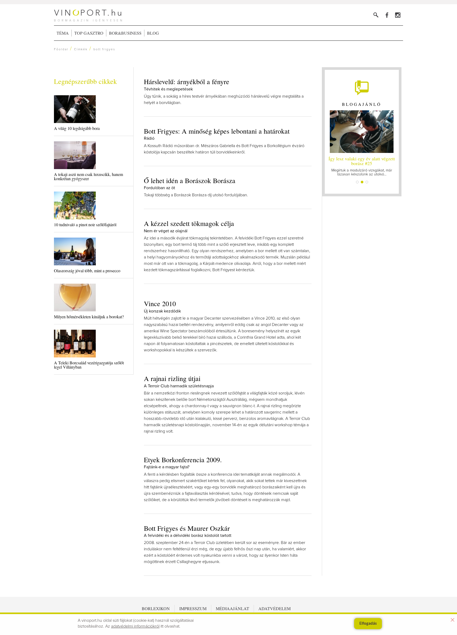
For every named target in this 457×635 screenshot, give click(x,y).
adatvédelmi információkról (135, 626)
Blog (153, 33)
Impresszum (193, 608)
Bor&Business (125, 33)
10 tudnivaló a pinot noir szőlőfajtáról (85, 224)
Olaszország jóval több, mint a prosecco (87, 270)
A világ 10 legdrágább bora (77, 128)
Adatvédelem (274, 608)
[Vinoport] (397, 15)
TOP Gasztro (88, 33)
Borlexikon (156, 608)
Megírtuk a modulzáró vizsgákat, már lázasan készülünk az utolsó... (361, 165)
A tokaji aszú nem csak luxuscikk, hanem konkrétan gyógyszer (88, 176)
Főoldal (61, 49)
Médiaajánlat (232, 608)
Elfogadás (368, 624)
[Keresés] (376, 15)
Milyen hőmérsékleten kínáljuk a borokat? (89, 316)
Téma (63, 33)
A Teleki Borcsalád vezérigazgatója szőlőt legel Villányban (89, 365)
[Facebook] (386, 15)
